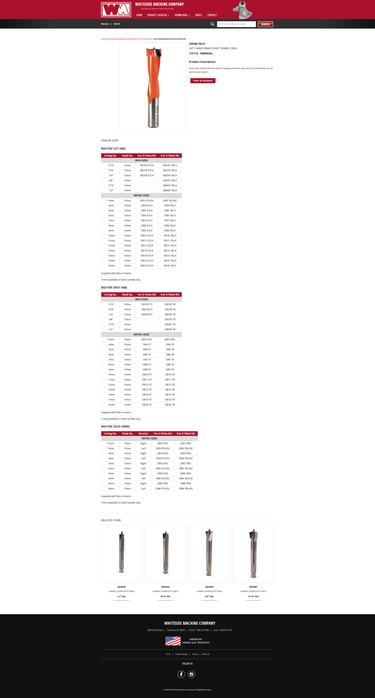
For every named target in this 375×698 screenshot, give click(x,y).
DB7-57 (147, 359)
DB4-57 (147, 344)
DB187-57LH (147, 165)
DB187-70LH (170, 165)
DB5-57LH (146, 210)
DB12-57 (147, 384)
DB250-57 (147, 314)
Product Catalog (157, 15)
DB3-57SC (146, 339)
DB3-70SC (170, 339)
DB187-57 (147, 304)
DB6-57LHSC (163, 478)
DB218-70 (170, 309)
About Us (206, 654)
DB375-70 (170, 319)
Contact (212, 15)
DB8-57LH (146, 225)
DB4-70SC (185, 453)
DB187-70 (170, 304)
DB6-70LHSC (186, 478)
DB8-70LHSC (186, 488)
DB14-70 (170, 394)
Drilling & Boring (114, 39)
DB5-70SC (185, 463)
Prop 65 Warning (203, 80)
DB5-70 (170, 349)
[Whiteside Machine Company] (116, 10)
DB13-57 (147, 389)
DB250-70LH (170, 175)
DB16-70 (170, 404)
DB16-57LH (147, 265)
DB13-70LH (170, 250)
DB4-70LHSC (186, 458)
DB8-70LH (170, 225)
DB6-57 (147, 354)
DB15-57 (147, 399)
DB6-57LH (146, 215)
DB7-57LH (146, 220)
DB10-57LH (147, 235)
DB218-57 (147, 309)
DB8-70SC (185, 483)
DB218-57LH (147, 170)
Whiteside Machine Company (182, 689)
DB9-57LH (146, 230)
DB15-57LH (147, 260)
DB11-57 (147, 379)
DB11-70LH (170, 240)
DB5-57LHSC (163, 468)
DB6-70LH (170, 215)
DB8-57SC (162, 483)
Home (139, 15)
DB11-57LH (147, 240)
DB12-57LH (147, 245)
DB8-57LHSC (163, 488)
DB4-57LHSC (163, 458)
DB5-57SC (162, 463)
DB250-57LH (147, 175)
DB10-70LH (170, 235)
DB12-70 (170, 384)
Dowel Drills (126, 39)
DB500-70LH (170, 190)
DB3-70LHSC (170, 200)
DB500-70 (170, 329)
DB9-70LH (170, 230)
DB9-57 (147, 369)
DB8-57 (147, 364)
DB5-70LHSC (186, 468)
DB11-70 (170, 379)
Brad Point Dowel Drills (142, 39)
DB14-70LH (170, 255)
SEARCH (265, 24)
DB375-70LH (170, 180)
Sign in (116, 23)
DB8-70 (170, 364)
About (198, 15)
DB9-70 (170, 369)
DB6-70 (170, 354)
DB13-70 (170, 389)
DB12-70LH (170, 245)
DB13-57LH (147, 250)
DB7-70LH (170, 220)
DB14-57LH (147, 255)
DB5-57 (147, 349)
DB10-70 (170, 374)
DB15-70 (170, 399)
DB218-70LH (170, 170)
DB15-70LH (170, 260)
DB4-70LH (170, 205)
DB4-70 (170, 344)
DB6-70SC (185, 473)
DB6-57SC (162, 473)
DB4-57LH (146, 205)
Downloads (182, 15)
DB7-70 (170, 359)
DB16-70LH (170, 265)
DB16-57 (147, 404)
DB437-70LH (170, 185)
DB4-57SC (162, 453)
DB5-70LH (170, 210)
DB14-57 (147, 394)
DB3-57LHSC (147, 200)
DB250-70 (170, 314)
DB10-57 (147, 374)
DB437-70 (170, 324)
